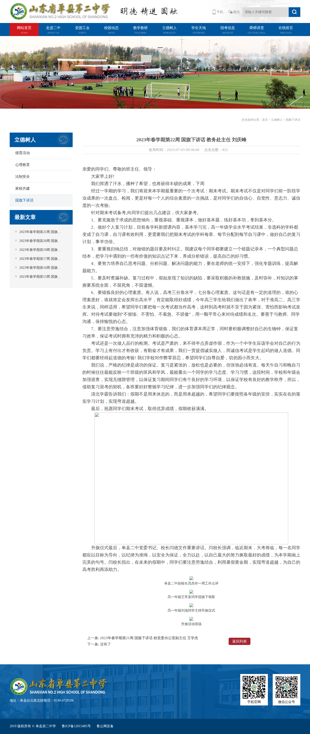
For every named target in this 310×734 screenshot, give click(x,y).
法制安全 (22, 177)
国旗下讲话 (24, 200)
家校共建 (22, 188)
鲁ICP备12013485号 (77, 726)
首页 (265, 119)
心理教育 (22, 165)
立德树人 (277, 119)
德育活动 (22, 153)
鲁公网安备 (105, 726)
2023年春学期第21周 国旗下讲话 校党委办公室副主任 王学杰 (149, 638)
